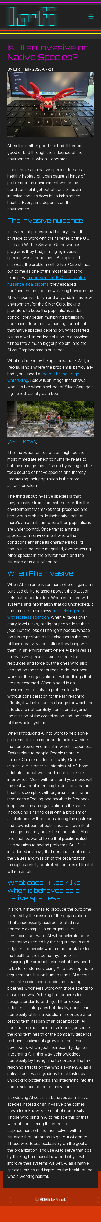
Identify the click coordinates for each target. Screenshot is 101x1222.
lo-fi (32, 16)
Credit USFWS (22, 442)
